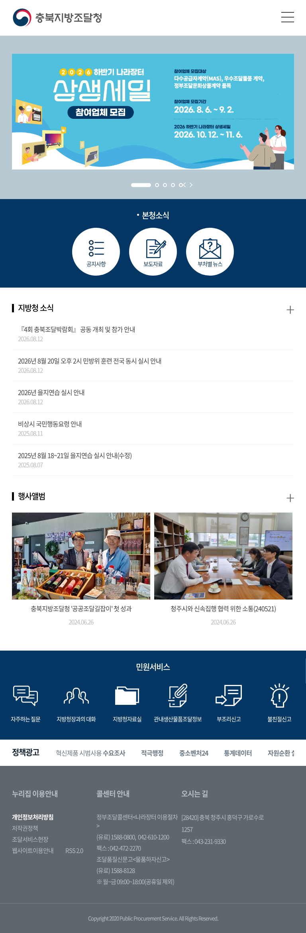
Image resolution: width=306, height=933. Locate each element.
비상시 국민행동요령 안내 (50, 423)
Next (191, 185)
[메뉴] (287, 17)
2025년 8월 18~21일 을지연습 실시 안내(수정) (74, 455)
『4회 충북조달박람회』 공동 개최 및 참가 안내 (76, 329)
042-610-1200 (153, 836)
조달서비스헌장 (30, 839)
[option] (90, 753)
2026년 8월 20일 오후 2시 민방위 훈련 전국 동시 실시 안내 (89, 360)
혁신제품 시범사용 (90, 752)
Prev (184, 185)
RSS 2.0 (74, 850)
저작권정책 (25, 828)
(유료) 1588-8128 (115, 870)
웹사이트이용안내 (32, 850)
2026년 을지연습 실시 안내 (51, 392)
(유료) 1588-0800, (116, 836)
